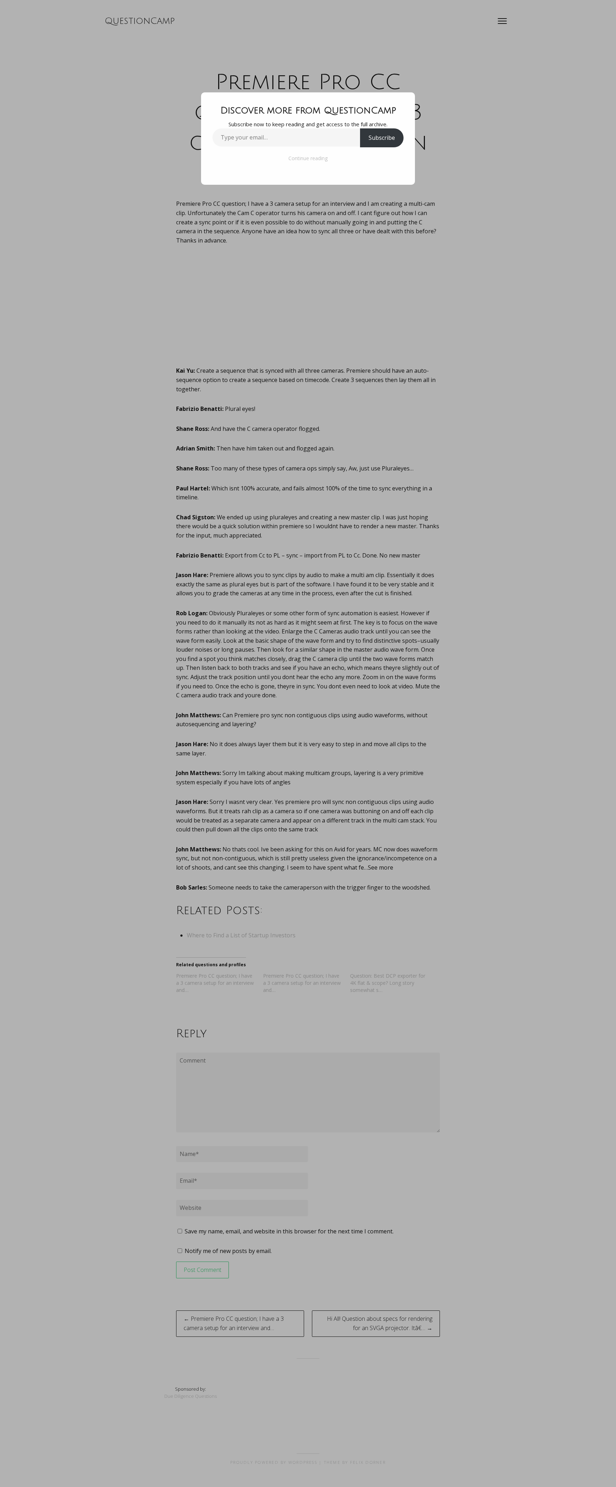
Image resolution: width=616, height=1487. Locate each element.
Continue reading (308, 158)
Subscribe (382, 138)
